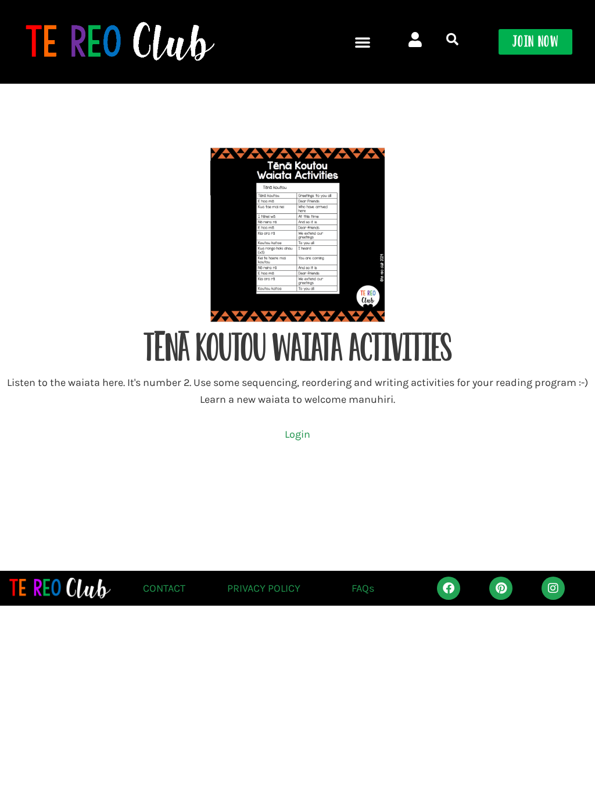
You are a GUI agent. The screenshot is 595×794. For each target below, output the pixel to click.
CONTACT (164, 588)
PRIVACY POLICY (263, 588)
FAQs (363, 588)
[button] (362, 42)
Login (297, 434)
